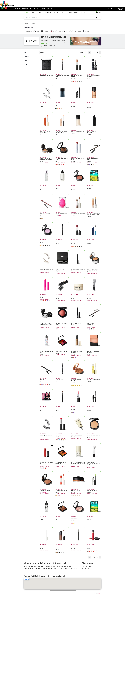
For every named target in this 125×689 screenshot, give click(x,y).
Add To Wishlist (52, 57)
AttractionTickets (120, 9)
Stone (61, 552)
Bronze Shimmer (72, 412)
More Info (57, 45)
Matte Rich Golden (77, 385)
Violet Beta (47, 300)
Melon (57, 108)
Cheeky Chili (56, 164)
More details (86, 569)
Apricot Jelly (56, 495)
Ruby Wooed (63, 164)
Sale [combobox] (25, 68)
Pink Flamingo (61, 164)
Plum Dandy (73, 412)
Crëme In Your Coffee (75, 246)
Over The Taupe (91, 551)
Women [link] (33, 12)
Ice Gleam (57, 495)
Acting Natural (72, 81)
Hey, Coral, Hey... (56, 328)
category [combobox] (26, 56)
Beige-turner (43, 384)
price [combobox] (25, 64)
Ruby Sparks (45, 300)
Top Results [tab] (28, 27)
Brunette (87, 164)
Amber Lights (40, 245)
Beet (42, 384)
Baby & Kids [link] (48, 12)
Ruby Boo (93, 551)
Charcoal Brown (47, 245)
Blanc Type (42, 245)
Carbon (45, 245)
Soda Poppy (45, 468)
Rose (59, 108)
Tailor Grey (63, 552)
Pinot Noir (59, 552)
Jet (42, 300)
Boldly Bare (45, 384)
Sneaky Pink (43, 468)
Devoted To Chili (89, 551)
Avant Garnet (73, 81)
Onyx (91, 164)
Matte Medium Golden (75, 385)
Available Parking (111, 8)
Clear (40, 300)
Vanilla (61, 108)
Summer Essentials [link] (73, 12)
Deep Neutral (72, 495)
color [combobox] (25, 60)
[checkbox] (29, 31)
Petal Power (57, 328)
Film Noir (79, 246)
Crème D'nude (73, 246)
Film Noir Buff (59, 164)
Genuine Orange (63, 439)
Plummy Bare (59, 495)
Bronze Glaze (72, 357)
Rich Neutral (79, 495)
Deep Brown (61, 439)
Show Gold (73, 523)
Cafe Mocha (77, 81)
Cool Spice (42, 218)
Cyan (59, 439)
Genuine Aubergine (89, 164)
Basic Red (56, 439)
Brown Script (43, 245)
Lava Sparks (43, 300)
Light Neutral (75, 495)
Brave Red (72, 246)
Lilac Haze (75, 357)
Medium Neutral (77, 495)
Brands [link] (90, 12)
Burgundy (47, 384)
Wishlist (99, 12)
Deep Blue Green (56, 108)
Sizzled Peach (42, 468)
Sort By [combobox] (42, 52)
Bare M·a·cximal (75, 81)
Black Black (57, 439)
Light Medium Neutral (73, 495)
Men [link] (40, 12)
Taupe (93, 164)
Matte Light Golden (73, 385)
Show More (44, 43)
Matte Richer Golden (79, 385)
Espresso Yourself (77, 246)
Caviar (79, 81)
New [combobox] (25, 52)
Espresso (57, 552)
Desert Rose (57, 164)
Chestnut (40, 218)
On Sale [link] (26, 12)
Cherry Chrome (73, 357)
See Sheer (40, 468)
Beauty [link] (56, 12)
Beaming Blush (72, 523)
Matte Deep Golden (72, 385)
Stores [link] (83, 12)
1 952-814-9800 (47, 45)
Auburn (40, 384)
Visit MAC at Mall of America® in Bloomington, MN (63, 590)
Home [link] (63, 12)
